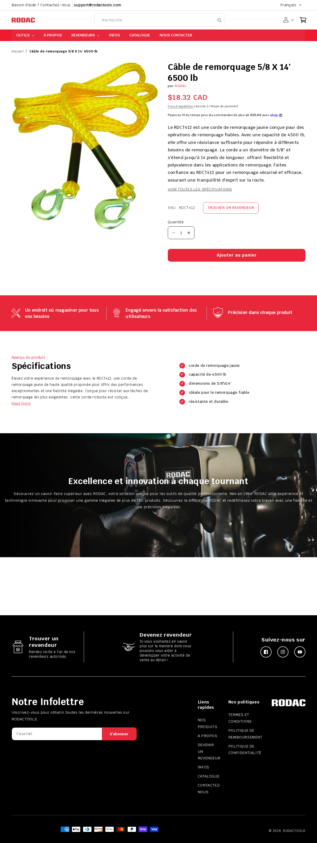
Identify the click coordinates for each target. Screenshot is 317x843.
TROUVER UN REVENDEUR (230, 207)
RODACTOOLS (294, 831)
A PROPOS (207, 735)
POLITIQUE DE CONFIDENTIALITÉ (244, 749)
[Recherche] (219, 20)
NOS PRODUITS (207, 723)
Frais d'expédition (180, 106)
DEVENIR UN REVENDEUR (209, 751)
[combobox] (160, 20)
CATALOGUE (208, 776)
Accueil (17, 51)
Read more (21, 403)
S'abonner (119, 734)
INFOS (203, 767)
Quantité (176, 222)
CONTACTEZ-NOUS (209, 788)
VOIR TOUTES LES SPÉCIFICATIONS (200, 189)
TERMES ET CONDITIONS (240, 718)
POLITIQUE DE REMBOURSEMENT (245, 734)
